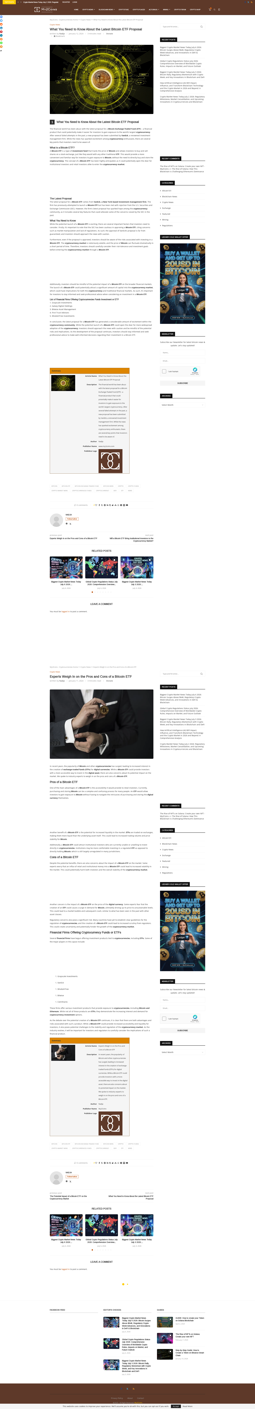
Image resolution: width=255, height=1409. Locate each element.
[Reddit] (1, 24)
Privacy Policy (117, 1398)
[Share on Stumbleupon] (115, 505)
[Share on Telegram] (121, 505)
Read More (187, 1406)
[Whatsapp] (1, 43)
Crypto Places (139, 9)
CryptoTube (124, 9)
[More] (1, 46)
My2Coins (138, 1402)
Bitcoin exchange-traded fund (87, 486)
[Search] (214, 9)
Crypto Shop (195, 9)
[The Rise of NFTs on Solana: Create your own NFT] (165, 1338)
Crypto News (87, 9)
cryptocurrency (102, 491)
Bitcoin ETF (66, 486)
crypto (121, 486)
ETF (122, 491)
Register (66, 2)
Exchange (166, 208)
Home (76, 9)
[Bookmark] (219, 9)
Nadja (62, 33)
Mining (165, 9)
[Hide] (1, 51)
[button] (18, 2)
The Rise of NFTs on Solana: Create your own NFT (188, 1335)
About (130, 1398)
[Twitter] (248, 2)
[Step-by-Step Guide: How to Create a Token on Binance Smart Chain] (165, 1354)
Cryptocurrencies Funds (82, 491)
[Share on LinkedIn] (107, 505)
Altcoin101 (153, 9)
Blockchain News (106, 9)
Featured (166, 214)
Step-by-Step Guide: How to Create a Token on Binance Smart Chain (190, 1352)
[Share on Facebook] (99, 505)
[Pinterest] (1, 31)
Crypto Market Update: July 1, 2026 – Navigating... (41, 2)
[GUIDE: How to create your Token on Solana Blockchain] (165, 1322)
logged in (65, 611)
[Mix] (1, 39)
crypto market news (60, 491)
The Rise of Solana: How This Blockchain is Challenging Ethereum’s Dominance (182, 170)
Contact (140, 1398)
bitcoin (54, 486)
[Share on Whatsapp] (118, 505)
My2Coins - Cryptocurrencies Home (64, 19)
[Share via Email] (127, 505)
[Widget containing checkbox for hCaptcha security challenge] (180, 371)
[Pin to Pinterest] (105, 505)
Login (75, 2)
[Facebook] (245, 2)
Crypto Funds (133, 486)
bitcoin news (108, 486)
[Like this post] (96, 505)
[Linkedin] (1, 28)
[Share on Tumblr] (110, 505)
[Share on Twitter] (102, 505)
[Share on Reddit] (113, 505)
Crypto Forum (180, 9)
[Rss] (251, 2)
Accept (176, 1406)
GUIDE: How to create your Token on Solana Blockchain (190, 1319)
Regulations (167, 225)
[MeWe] (1, 35)
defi (115, 491)
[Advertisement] (101, 181)
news (130, 491)
